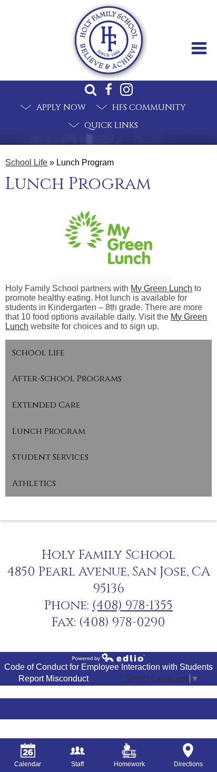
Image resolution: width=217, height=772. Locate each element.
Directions (188, 764)
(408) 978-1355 (132, 605)
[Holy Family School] (108, 40)
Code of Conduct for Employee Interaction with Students (108, 666)
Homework (129, 764)
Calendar (27, 764)
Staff (77, 764)
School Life (26, 162)
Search (90, 89)
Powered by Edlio (108, 657)
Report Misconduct (53, 678)
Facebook (108, 89)
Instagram (126, 89)
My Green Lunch (161, 288)
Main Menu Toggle (199, 48)
